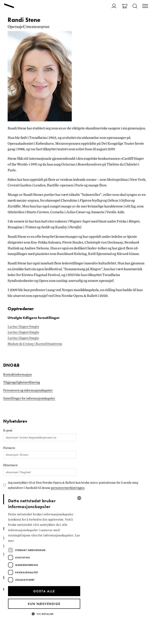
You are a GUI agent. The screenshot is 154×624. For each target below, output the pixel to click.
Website (5, 417)
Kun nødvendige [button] (44, 604)
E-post (7, 430)
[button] (44, 613)
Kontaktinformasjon (17, 374)
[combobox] (79, 498)
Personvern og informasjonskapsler (28, 390)
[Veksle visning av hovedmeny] (145, 6)
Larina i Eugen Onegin (23, 326)
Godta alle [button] (44, 591)
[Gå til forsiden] (9, 6)
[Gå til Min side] (111, 6)
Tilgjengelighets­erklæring (21, 382)
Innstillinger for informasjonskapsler (29, 398)
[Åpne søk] (135, 6)
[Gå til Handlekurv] (124, 7)
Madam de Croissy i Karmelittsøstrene (35, 344)
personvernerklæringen (67, 488)
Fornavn (9, 448)
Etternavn (10, 465)
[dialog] (44, 556)
